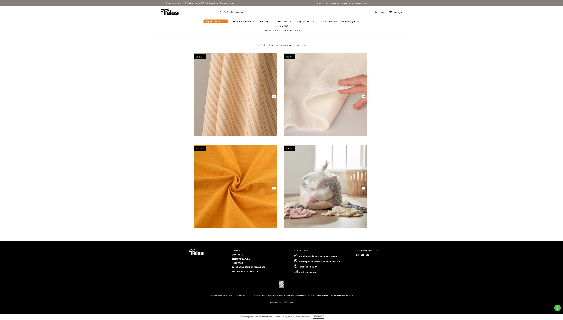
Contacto (237, 255)
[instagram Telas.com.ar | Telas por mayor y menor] (357, 255)
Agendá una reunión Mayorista (248, 267)
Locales (236, 250)
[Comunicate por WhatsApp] (557, 308)
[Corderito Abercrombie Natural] (325, 94)
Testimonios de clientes (245, 271)
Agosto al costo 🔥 (215, 21)
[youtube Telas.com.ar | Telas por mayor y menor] (362, 255)
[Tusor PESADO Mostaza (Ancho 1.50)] (235, 186)
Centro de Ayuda (241, 259)
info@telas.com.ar (308, 272)
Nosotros (237, 263)
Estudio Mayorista (329, 21)
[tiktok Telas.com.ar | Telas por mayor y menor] (367, 255)
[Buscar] (220, 12)
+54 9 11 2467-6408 (327, 256)
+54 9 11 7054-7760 (330, 261)
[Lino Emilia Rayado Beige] (235, 94)
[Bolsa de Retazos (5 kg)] (325, 186)
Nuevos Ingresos (350, 21)
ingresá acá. (323, 295)
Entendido (318, 317)
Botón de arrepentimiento (342, 295)
